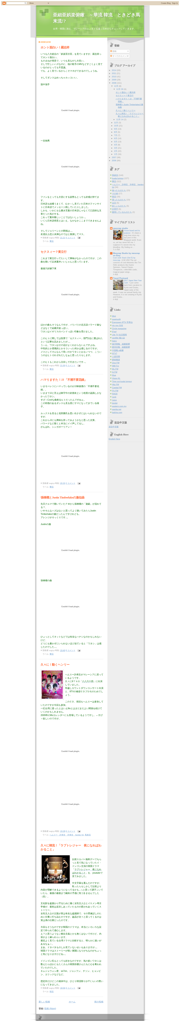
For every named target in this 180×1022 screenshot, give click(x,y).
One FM (115, 363)
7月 (116, 135)
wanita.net (116, 409)
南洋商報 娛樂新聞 (121, 344)
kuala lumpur (118, 178)
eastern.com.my (119, 406)
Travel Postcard (120, 278)
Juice (114, 400)
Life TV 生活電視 (119, 335)
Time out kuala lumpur (122, 381)
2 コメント (70, 483)
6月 (116, 138)
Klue (114, 375)
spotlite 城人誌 (118, 338)
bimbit (114, 403)
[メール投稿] (78, 238)
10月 (116, 126)
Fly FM (115, 391)
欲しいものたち (119, 206)
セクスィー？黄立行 (54, 251)
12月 (116, 86)
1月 (116, 154)
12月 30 (120, 89)
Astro (114, 341)
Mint (114, 316)
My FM (115, 369)
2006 (114, 161)
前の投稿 (98, 1002)
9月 (116, 129)
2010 (114, 77)
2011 (114, 73)
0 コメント (70, 238)
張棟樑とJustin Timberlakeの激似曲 (63, 497)
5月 (116, 142)
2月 (116, 151)
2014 (114, 70)
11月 (116, 123)
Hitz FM (115, 384)
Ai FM (114, 372)
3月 (116, 148)
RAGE (115, 394)
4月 (116, 145)
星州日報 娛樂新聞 (121, 347)
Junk (114, 397)
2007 (114, 157)
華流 (52, 241)
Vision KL (116, 378)
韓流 (52, 991)
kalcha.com (117, 412)
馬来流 (88, 835)
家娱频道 (116, 360)
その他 (115, 194)
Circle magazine (119, 329)
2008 (114, 83)
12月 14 (120, 119)
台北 (114, 203)
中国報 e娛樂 (118, 350)
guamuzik (116, 319)
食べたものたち (119, 190)
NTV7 (114, 353)
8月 (116, 132)
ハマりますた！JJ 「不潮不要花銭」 (64, 379)
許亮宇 (115, 209)
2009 (114, 80)
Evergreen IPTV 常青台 (122, 322)
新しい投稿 (44, 1002)
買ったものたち (119, 200)
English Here (114, 439)
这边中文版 (114, 427)
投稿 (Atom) (50, 1008)
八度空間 (116, 357)
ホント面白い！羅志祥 (55, 47)
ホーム (72, 1002)
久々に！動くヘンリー (55, 664)
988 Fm (115, 366)
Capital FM (117, 388)
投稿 (114, 51)
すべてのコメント (120, 56)
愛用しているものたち (122, 212)
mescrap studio (120, 228)
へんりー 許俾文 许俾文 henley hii (67, 835)
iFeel (114, 332)
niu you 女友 (117, 325)
